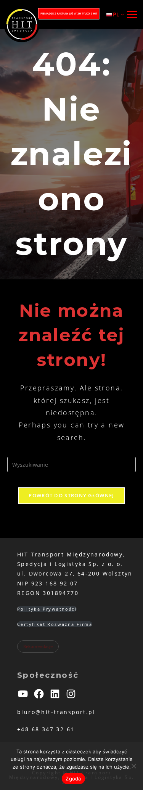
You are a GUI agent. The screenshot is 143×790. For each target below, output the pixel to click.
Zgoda (73, 778)
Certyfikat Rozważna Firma (54, 624)
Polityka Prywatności (47, 609)
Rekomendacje (38, 646)
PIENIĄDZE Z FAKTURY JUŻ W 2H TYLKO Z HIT (68, 13)
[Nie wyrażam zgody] (133, 766)
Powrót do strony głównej (71, 495)
